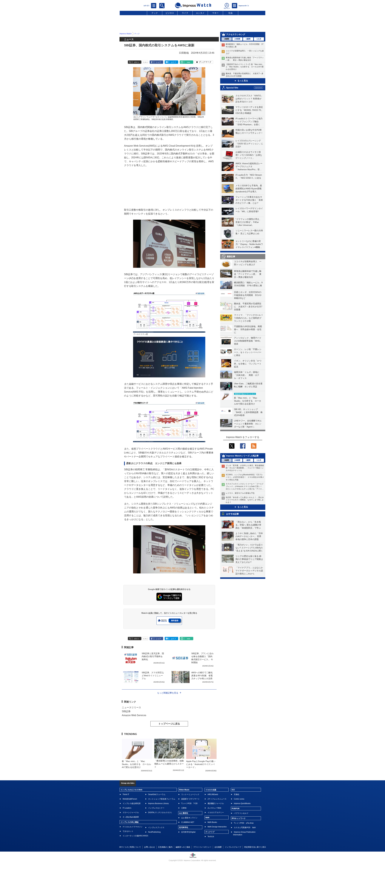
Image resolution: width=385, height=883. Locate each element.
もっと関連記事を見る (167, 693)
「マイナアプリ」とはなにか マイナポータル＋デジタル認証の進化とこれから (250, 570)
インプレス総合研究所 (132, 803)
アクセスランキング (235, 34)
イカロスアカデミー (216, 812)
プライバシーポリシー (202, 847)
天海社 (236, 794)
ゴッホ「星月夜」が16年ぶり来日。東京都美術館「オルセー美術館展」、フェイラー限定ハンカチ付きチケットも (245, 468)
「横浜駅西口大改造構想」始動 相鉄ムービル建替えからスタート (170, 764)
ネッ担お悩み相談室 (131, 817)
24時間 (237, 39)
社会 (230, 13)
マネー (215, 13)
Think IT (126, 794)
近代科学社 (183, 827)
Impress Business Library (158, 803)
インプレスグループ (233, 847)
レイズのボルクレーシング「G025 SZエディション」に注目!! (249, 143)
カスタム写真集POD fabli (245, 827)
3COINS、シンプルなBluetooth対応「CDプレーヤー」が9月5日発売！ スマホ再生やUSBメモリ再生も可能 (245, 477)
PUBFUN (235, 809)
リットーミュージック (190, 794)
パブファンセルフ (241, 813)
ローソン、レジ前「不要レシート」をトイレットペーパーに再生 (247, 352)
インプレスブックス (156, 827)
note (188, 62)
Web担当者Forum (130, 799)
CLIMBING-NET (187, 822)
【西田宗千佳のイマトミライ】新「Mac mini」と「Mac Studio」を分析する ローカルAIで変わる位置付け (245, 67)
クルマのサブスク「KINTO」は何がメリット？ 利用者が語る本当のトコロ (249, 98)
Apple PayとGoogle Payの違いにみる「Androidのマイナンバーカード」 (200, 764)
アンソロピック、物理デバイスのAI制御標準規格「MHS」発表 (248, 341)
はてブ (173, 62)
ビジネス (170, 13)
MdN (207, 818)
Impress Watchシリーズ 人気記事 (242, 456)
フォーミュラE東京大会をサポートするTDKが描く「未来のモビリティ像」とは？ (249, 200)
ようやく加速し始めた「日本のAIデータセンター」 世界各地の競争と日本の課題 (249, 536)
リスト (145, 62)
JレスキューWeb (214, 808)
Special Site (232, 87)
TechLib (211, 836)
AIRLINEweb (213, 794)
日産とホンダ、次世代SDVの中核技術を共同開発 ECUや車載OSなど (248, 295)
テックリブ (209, 832)
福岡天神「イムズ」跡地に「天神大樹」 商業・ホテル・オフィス (246, 375)
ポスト (136, 62)
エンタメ (200, 13)
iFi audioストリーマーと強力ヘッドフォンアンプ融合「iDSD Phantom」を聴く (249, 121)
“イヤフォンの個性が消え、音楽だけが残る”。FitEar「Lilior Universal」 (249, 222)
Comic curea (239, 799)
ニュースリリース (131, 707)
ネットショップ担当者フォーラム (161, 799)
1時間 (226, 39)
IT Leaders (127, 808)
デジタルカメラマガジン (132, 827)
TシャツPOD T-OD (189, 803)
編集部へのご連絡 (183, 847)
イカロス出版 (210, 790)
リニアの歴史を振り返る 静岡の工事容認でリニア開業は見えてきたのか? (249, 559)
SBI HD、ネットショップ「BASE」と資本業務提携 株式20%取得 (248, 412)
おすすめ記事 (232, 514)
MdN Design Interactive (217, 827)
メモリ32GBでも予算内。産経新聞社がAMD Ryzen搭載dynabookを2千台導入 (249, 188)
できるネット (128, 831)
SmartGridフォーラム (156, 794)
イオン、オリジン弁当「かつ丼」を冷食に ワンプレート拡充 (247, 363)
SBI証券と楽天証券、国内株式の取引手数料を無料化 (153, 656)
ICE (233, 790)
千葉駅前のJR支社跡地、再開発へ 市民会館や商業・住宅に (248, 329)
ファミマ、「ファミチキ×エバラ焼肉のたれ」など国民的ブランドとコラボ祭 (248, 318)
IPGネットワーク (239, 818)
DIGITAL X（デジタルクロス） (160, 812)
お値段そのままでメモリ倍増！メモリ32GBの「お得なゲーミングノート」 (249, 155)
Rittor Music (184, 790)
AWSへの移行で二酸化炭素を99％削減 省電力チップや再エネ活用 (202, 675)
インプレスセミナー (156, 808)
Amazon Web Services (134, 715)
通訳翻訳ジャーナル (216, 803)
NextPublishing (154, 832)
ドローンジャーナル (131, 812)
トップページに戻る (169, 723)
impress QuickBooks (242, 803)
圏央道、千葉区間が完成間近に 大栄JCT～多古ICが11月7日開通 (248, 306)
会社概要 (218, 847)
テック (154, 13)
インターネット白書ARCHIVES (135, 836)
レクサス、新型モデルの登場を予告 (240, 493)
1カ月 (259, 39)
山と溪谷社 (183, 813)
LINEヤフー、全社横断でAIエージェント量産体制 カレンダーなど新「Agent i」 (248, 423)
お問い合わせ (149, 847)
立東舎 (184, 808)
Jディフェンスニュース (217, 799)
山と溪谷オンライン (189, 818)
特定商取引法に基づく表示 (255, 847)
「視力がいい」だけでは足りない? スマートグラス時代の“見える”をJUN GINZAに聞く (249, 548)
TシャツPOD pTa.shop (244, 823)
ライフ (185, 13)
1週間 (248, 39)
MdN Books (212, 822)
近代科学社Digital (188, 832)
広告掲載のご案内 (165, 847)
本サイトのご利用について (130, 847)
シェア (158, 62)
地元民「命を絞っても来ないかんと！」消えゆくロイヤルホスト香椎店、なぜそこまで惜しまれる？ (245, 500)
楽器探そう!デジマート (190, 799)
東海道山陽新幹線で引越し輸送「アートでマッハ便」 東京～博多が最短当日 (247, 274)
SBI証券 (126, 711)
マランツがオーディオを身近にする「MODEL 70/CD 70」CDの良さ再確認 (249, 110)
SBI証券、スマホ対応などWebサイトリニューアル (153, 675)
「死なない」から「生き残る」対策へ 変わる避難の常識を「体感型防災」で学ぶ (248, 525)
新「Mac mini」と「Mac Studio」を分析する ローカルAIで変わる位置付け (247, 401)
